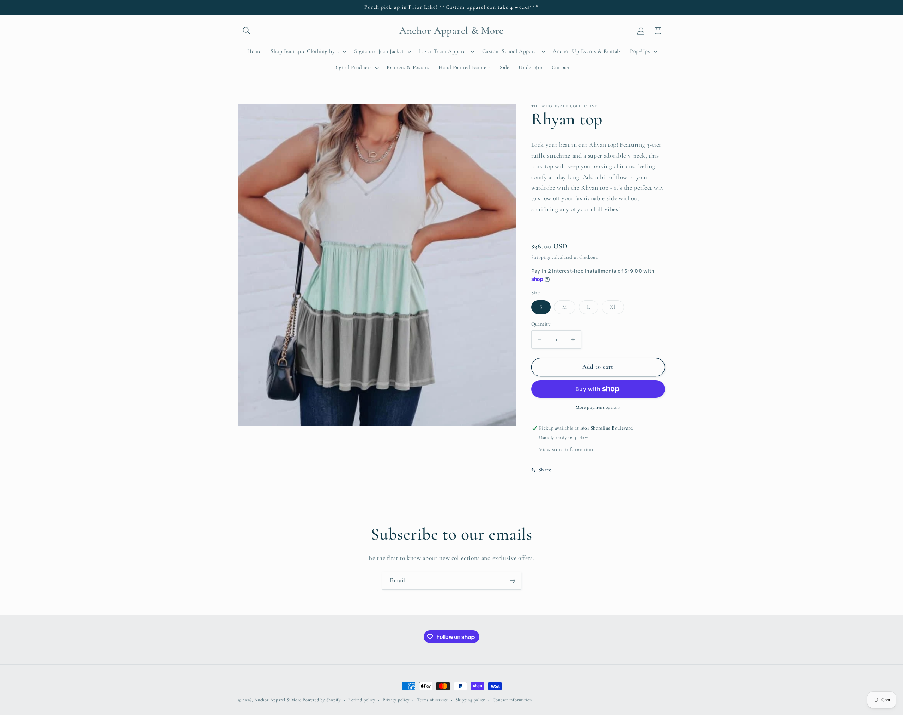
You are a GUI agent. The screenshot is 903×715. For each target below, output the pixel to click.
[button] (246, 30)
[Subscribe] (512, 581)
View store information (566, 449)
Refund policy (361, 699)
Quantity (541, 324)
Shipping (541, 257)
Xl (617, 308)
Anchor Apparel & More (277, 699)
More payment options (598, 407)
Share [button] (544, 470)
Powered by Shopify (322, 699)
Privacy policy (396, 699)
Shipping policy (470, 699)
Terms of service (432, 699)
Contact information (512, 699)
